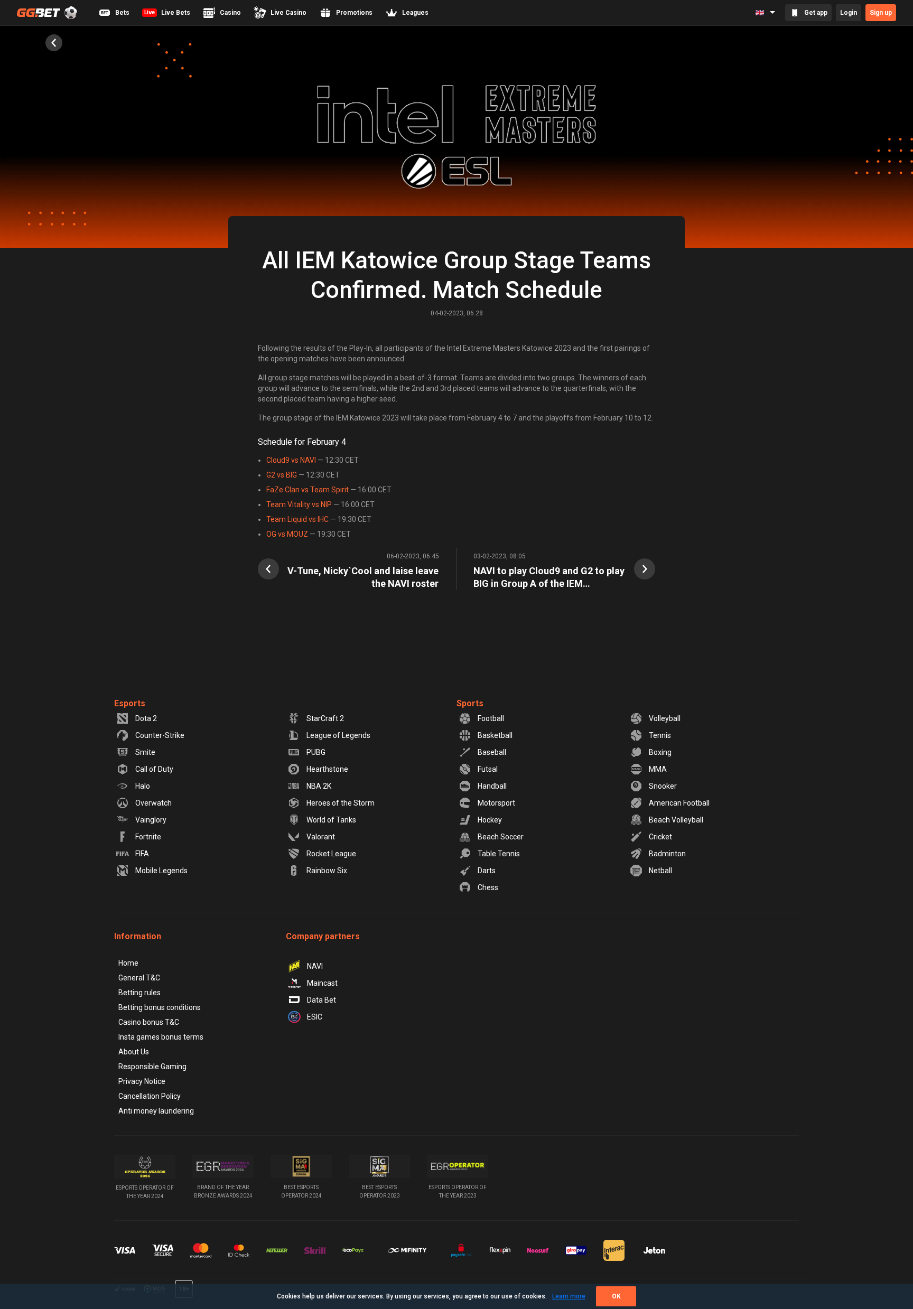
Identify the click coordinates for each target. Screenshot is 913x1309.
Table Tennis (499, 853)
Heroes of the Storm (340, 803)
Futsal (488, 769)
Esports (129, 703)
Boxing (660, 752)
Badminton (667, 853)
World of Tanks (331, 820)
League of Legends (338, 735)
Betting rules (139, 992)
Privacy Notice (141, 1081)
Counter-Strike (159, 735)
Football (491, 718)
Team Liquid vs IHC (297, 519)
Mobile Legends (161, 870)
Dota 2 (146, 718)
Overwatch (153, 803)
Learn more (568, 1296)
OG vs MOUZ (287, 534)
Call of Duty (154, 769)
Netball (660, 870)
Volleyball (665, 718)
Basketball (495, 735)
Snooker (663, 786)
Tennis (660, 735)
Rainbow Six (326, 870)
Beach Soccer (501, 837)
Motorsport (496, 803)
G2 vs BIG (281, 475)
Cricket (660, 837)
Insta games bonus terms (160, 1037)
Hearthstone (327, 769)
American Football (679, 803)
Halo (142, 786)
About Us (133, 1052)
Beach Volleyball (676, 820)
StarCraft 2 (325, 718)
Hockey (490, 820)
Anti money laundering (156, 1111)
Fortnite (148, 837)
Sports (469, 703)
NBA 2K (318, 786)
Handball (492, 786)
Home (128, 963)
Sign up (881, 12)
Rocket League (331, 853)
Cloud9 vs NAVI (291, 460)
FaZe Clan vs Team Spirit (307, 489)
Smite (145, 752)
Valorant (320, 837)
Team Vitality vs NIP (299, 504)
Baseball (492, 752)
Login (848, 12)
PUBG (315, 752)
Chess (488, 887)
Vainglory (150, 820)
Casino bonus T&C (148, 1022)
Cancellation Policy (149, 1096)
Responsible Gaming (152, 1066)
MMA (658, 769)
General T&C (139, 978)
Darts (487, 870)
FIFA (142, 853)
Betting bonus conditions (159, 1007)
